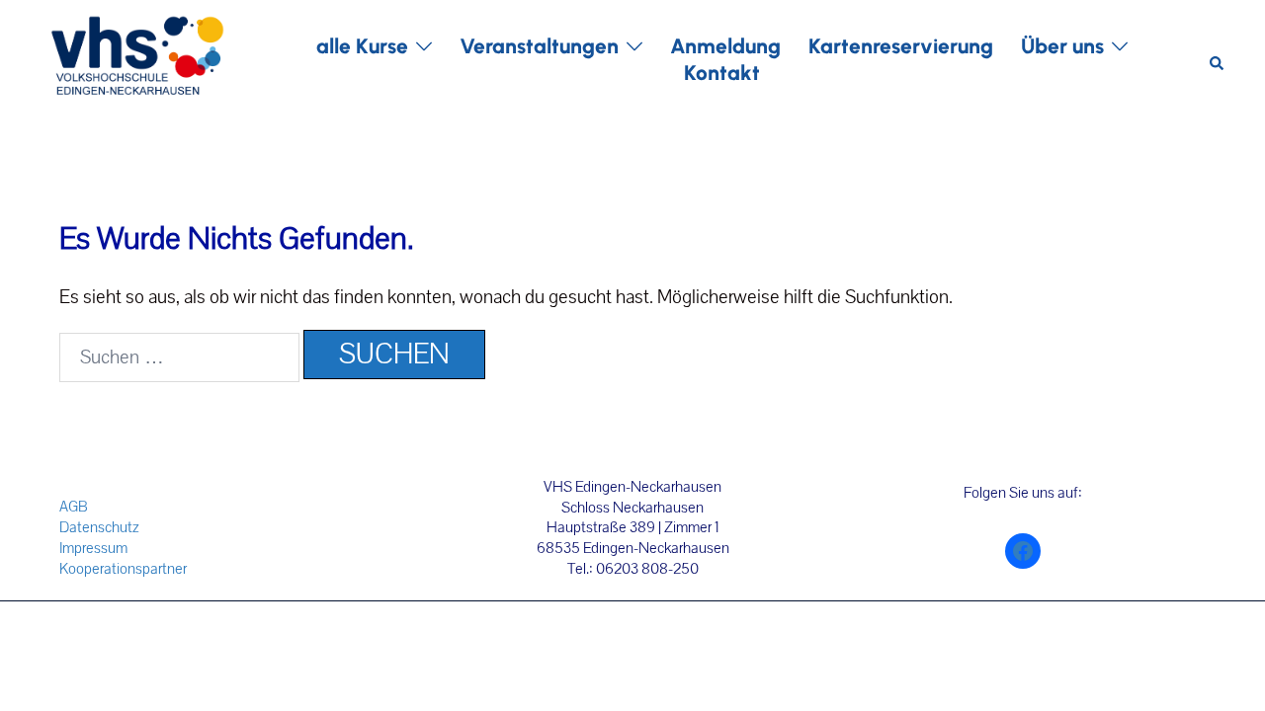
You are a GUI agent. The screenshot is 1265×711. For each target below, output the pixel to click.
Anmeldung (725, 46)
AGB (73, 506)
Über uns (1062, 46)
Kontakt (722, 72)
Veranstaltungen (539, 46)
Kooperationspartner (123, 569)
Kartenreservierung (900, 46)
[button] (1217, 59)
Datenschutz (99, 527)
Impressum (93, 548)
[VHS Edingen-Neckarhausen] (137, 58)
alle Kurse (362, 46)
